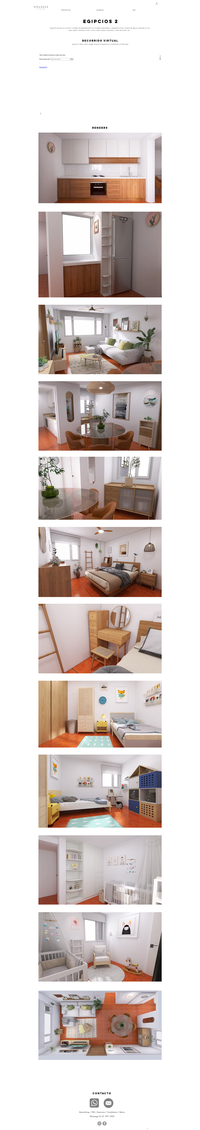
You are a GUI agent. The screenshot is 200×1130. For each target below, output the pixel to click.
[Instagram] (99, 1123)
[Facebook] (104, 1123)
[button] (156, 3)
